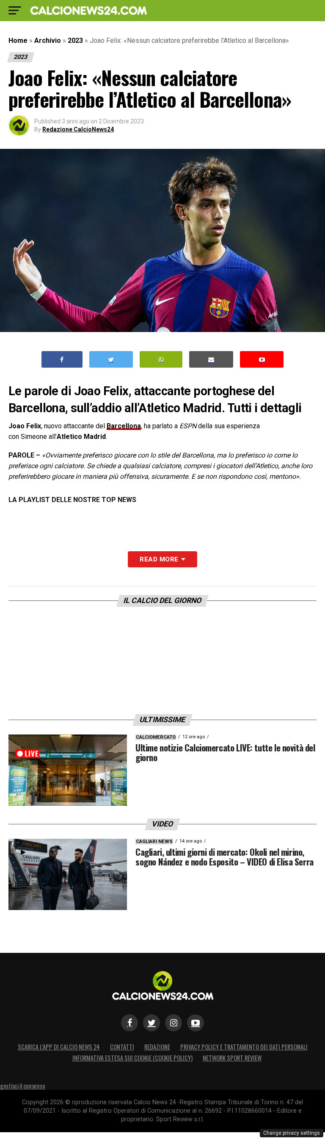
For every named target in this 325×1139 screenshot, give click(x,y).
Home (18, 40)
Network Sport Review (232, 1057)
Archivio (47, 40)
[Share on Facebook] (62, 359)
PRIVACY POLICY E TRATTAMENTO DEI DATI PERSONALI (244, 1046)
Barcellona (124, 426)
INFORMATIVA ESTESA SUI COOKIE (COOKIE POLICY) (132, 1057)
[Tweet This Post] (111, 359)
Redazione (157, 1046)
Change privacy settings (291, 1133)
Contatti (122, 1046)
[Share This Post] (161, 359)
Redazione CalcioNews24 (78, 129)
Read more (159, 559)
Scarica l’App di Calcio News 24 (59, 1046)
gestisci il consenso (22, 1085)
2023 (75, 40)
